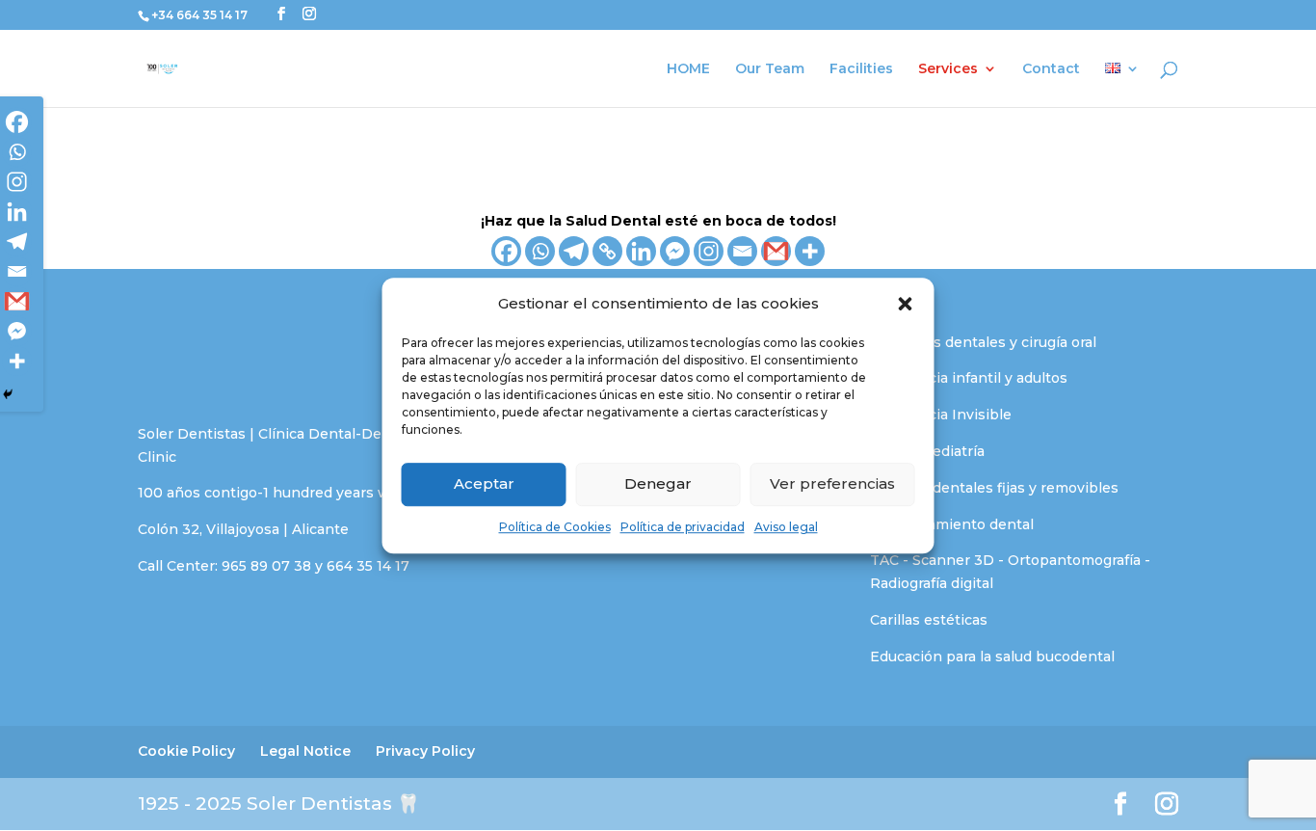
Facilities (861, 69)
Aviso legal (786, 527)
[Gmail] (776, 251)
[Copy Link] (607, 251)
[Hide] (7, 394)
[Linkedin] (641, 251)
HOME (688, 69)
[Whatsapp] (540, 251)
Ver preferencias (832, 484)
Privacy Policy (425, 751)
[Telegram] (574, 251)
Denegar (658, 484)
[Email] (742, 251)
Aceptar (484, 484)
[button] (905, 303)
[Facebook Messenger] (675, 251)
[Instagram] (709, 251)
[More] (810, 251)
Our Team (769, 69)
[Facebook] (506, 251)
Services (948, 69)
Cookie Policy (186, 751)
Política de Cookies (555, 527)
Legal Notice (305, 751)
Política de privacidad (682, 527)
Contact (1051, 69)
